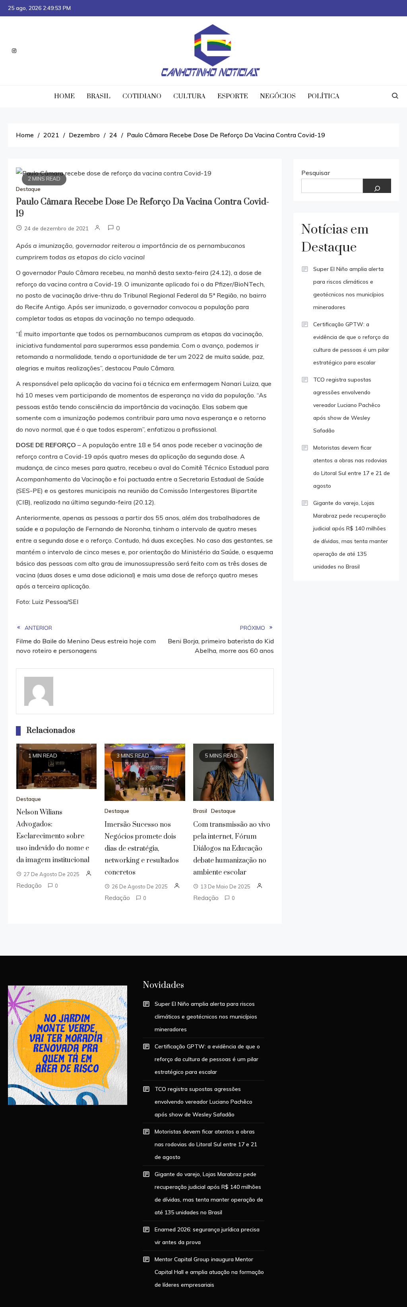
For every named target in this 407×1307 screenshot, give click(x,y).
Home (64, 96)
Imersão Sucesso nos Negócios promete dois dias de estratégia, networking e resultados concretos (142, 848)
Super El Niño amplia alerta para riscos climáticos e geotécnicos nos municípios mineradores (348, 288)
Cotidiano (141, 96)
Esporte (232, 96)
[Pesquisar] (377, 186)
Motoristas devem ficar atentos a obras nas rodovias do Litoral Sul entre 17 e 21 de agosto (351, 466)
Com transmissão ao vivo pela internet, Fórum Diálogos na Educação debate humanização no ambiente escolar (231, 848)
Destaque (28, 189)
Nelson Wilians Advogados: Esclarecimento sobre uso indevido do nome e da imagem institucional (52, 836)
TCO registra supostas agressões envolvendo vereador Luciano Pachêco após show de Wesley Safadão (346, 405)
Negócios (278, 96)
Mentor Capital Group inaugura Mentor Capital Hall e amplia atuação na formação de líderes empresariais (209, 1272)
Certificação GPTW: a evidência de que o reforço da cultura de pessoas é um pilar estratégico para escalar (351, 343)
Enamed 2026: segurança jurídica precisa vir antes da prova (207, 1236)
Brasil (98, 96)
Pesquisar (315, 173)
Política (323, 96)
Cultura (189, 96)
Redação (29, 885)
